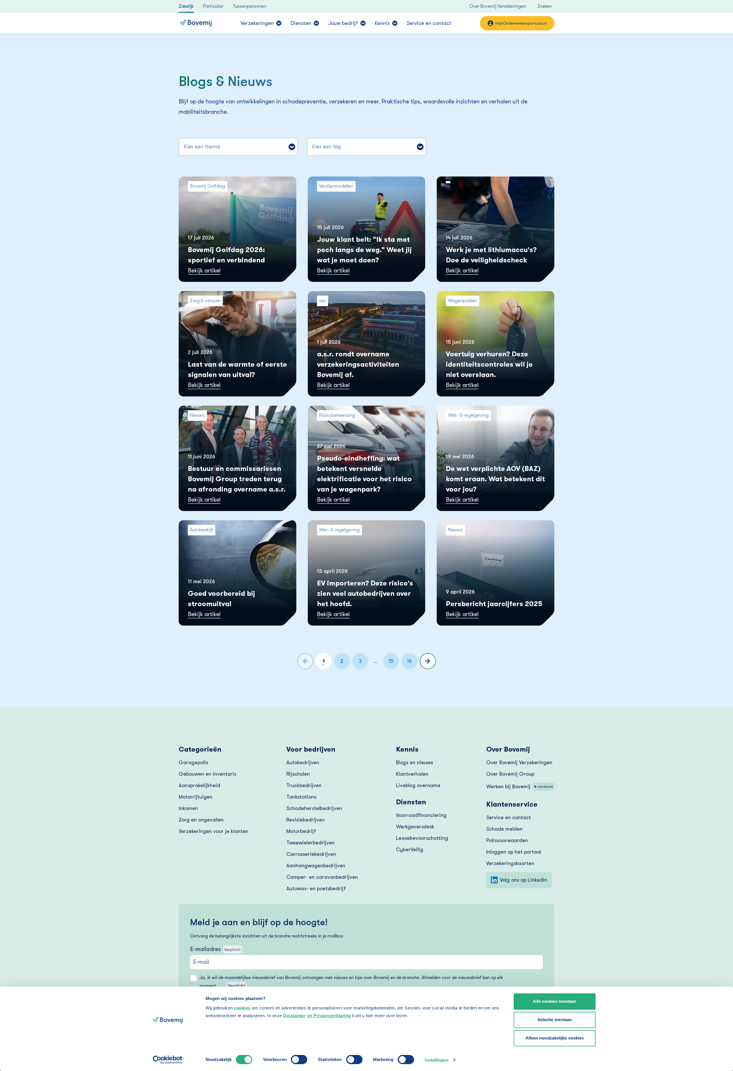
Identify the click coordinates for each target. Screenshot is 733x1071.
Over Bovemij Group (510, 774)
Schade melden (504, 829)
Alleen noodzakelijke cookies (554, 1037)
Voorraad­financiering (421, 815)
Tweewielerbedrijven (310, 843)
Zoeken (544, 6)
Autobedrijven (302, 762)
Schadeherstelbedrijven (314, 808)
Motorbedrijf (301, 831)
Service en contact (429, 23)
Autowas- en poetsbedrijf (316, 888)
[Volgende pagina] (428, 661)
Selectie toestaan (554, 1019)
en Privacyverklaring (329, 1015)
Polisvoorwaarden (507, 840)
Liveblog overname (418, 785)
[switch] (299, 1059)
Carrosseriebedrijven (311, 854)
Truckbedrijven (304, 785)
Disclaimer (294, 1015)
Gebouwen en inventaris (207, 774)
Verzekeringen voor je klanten (213, 831)
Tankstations (301, 797)
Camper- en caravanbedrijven (322, 877)
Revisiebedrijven (305, 820)
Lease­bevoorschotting (422, 838)
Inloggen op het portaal (513, 852)
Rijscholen (298, 774)
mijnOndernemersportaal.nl (521, 23)
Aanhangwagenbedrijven (315, 865)
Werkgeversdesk (415, 827)
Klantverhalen (412, 774)
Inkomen (188, 808)
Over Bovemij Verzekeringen (497, 6)
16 (409, 661)
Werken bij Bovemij (519, 786)
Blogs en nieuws (414, 762)
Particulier (213, 6)
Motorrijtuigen (195, 797)
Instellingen (436, 1060)
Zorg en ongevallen (201, 820)
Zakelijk (186, 6)
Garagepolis (193, 762)
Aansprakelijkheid (199, 785)
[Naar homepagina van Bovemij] (196, 23)
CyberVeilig (409, 849)
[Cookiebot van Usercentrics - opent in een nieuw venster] (168, 1060)
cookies (242, 1007)
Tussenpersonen (249, 6)
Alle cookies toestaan (554, 1001)
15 (391, 661)
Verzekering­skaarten (510, 863)
